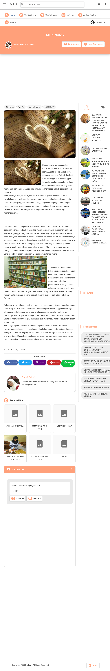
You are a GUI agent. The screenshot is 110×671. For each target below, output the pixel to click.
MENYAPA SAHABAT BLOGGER (96, 137)
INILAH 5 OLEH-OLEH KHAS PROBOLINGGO (98, 188)
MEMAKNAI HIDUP (64, 426)
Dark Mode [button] (100, 22)
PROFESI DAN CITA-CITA (39, 458)
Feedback (35, 498)
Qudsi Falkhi (28, 377)
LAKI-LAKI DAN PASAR (15, 426)
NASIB (64, 456)
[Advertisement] (56, 77)
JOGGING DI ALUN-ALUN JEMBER (97, 200)
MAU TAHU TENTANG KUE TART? (15, 458)
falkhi (29, 665)
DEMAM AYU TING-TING (40, 427)
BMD (93, 665)
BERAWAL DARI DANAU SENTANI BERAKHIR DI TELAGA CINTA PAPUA (98, 176)
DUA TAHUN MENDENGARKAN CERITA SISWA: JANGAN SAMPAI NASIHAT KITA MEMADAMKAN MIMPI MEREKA (99, 123)
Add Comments (95, 44)
